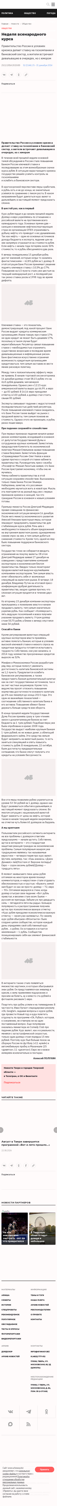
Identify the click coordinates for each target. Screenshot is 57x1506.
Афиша (5, 1295)
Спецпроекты (9, 1309)
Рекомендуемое (10, 1314)
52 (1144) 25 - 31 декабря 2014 (37, 65)
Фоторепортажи (10, 1334)
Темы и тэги (37, 1295)
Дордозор (6, 1351)
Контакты (36, 1319)
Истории (6, 1305)
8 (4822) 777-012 (38, 1356)
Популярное (8, 1319)
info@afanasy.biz (40, 1351)
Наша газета (38, 1300)
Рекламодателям (40, 1309)
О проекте (36, 1314)
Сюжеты (6, 1300)
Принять (44, 1469)
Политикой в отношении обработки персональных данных (16, 1479)
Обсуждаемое (9, 1324)
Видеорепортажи (11, 1338)
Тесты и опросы (10, 1329)
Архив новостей (40, 1305)
